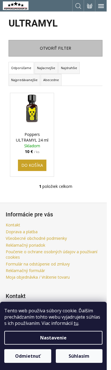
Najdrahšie (69, 68)
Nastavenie (53, 338)
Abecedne (51, 80)
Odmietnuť (27, 356)
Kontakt (13, 225)
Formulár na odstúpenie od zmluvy (38, 264)
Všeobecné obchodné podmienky (36, 238)
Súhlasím (79, 356)
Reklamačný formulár (25, 270)
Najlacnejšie (46, 68)
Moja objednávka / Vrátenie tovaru (38, 277)
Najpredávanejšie (24, 80)
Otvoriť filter (55, 48)
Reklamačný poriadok (25, 245)
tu (76, 323)
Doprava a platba (22, 231)
